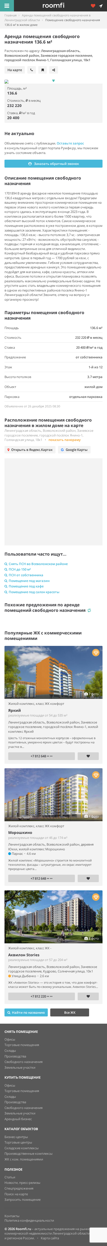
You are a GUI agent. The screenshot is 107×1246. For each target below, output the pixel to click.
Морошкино (20, 832)
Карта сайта (50, 1238)
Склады (10, 1050)
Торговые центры (18, 1142)
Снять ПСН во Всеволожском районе (38, 564)
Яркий (14, 710)
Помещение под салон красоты (34, 592)
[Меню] (7, 5)
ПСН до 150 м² (20, 569)
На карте (14, 70)
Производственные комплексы (28, 1153)
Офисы (9, 1039)
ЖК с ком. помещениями (23, 1159)
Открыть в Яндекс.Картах (32, 449)
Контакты (11, 1216)
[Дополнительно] (95, 5)
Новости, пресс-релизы (22, 1182)
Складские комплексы (21, 1148)
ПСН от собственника (26, 575)
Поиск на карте (16, 1194)
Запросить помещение (22, 1199)
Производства (15, 1056)
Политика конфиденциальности (29, 1220)
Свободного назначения (23, 1061)
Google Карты (77, 449)
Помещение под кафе (26, 586)
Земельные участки (19, 1067)
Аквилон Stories (23, 954)
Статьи (9, 1177)
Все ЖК (69, 1012)
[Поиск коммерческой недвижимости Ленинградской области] (60, 5)
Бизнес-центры (16, 1137)
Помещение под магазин (29, 580)
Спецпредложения (18, 1188)
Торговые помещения (21, 1045)
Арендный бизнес (18, 1119)
